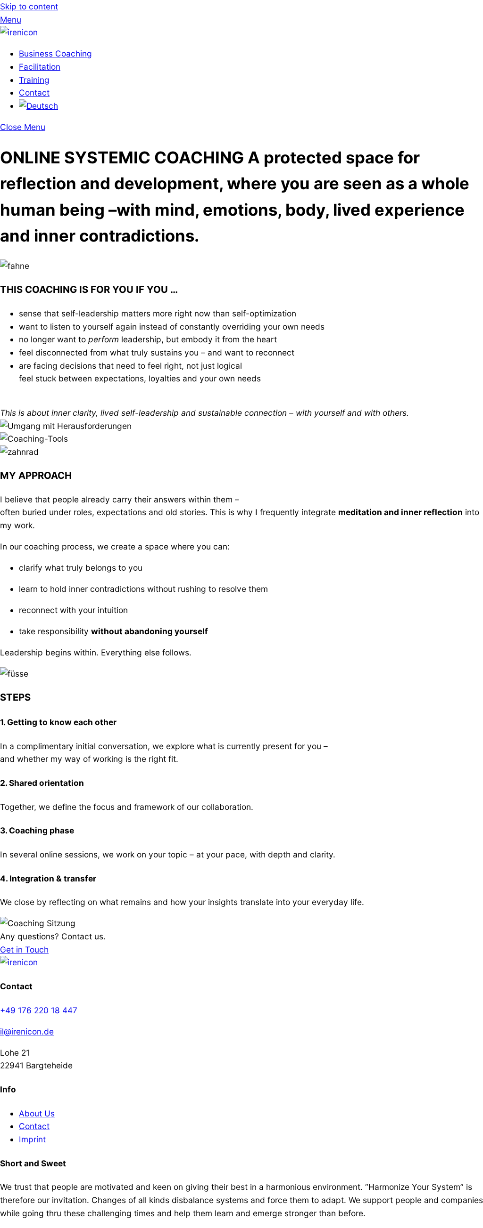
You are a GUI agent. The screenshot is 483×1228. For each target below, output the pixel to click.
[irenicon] (19, 32)
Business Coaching (55, 53)
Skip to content (29, 6)
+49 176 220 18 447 (38, 1010)
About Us (37, 1113)
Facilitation (39, 67)
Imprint (32, 1139)
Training (34, 80)
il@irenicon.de (27, 1031)
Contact (34, 92)
